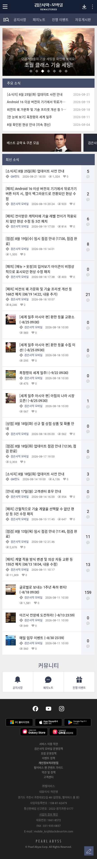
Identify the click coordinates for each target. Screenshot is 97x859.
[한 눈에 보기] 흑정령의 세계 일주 (29, 117)
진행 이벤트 (60, 19)
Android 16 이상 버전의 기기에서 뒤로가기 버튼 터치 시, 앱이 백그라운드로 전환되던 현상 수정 (38, 102)
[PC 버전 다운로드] (84, 6)
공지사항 (20, 19)
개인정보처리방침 (48, 763)
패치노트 (39, 19)
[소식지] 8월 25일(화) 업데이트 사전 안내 (34, 94)
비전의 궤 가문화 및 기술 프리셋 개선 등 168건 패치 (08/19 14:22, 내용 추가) (38, 109)
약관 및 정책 (48, 772)
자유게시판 (83, 19)
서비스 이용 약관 (48, 744)
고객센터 (48, 777)
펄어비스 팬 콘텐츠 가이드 (48, 768)
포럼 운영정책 (48, 753)
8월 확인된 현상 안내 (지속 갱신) (29, 124)
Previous (7, 52)
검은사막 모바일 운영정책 (48, 749)
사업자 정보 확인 (48, 814)
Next (90, 52)
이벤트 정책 (48, 758)
